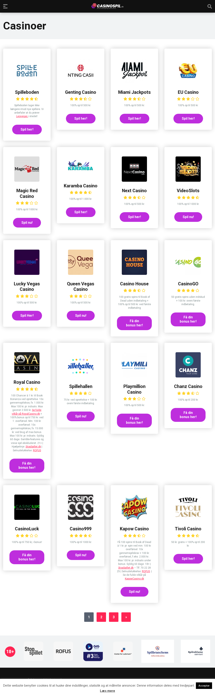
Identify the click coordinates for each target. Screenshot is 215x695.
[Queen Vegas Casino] (80, 274)
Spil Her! (27, 316)
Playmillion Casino (134, 389)
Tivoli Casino (188, 528)
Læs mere (107, 691)
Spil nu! (27, 223)
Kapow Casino (134, 528)
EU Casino (188, 92)
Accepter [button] (204, 685)
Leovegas (22, 116)
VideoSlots (188, 190)
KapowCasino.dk (134, 578)
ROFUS (37, 450)
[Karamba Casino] (80, 176)
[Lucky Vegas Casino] (26, 274)
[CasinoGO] (188, 274)
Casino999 (81, 528)
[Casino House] (134, 274)
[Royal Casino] (26, 372)
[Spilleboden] (26, 82)
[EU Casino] (188, 82)
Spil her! (27, 129)
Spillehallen (80, 386)
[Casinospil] (108, 6)
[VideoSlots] (188, 181)
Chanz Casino (188, 386)
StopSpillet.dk (33, 446)
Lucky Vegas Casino (27, 286)
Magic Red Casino (27, 193)
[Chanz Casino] (188, 376)
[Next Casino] (134, 181)
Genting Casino (80, 92)
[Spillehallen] (80, 376)
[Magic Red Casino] (26, 181)
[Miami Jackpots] (134, 82)
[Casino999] (80, 519)
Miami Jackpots (134, 92)
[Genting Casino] (80, 82)
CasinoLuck (27, 528)
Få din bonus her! (134, 323)
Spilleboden (27, 92)
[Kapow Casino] (134, 519)
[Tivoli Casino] (188, 519)
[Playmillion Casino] (134, 376)
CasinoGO (188, 283)
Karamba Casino (80, 185)
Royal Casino (27, 382)
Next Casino (134, 190)
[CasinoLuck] (26, 519)
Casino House (134, 283)
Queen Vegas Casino (80, 286)
